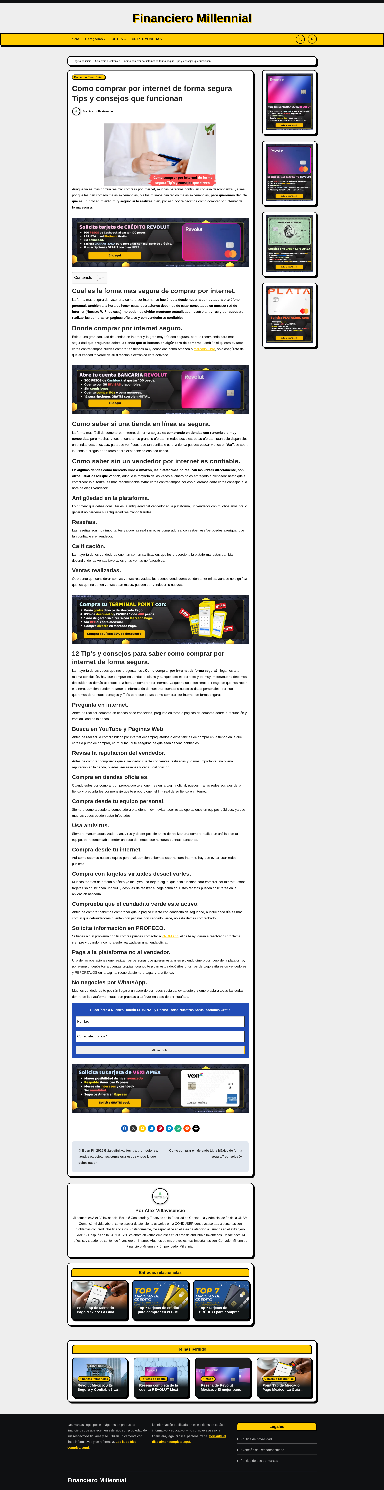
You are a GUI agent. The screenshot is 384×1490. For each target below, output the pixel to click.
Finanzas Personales (94, 1378)
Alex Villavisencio (101, 111)
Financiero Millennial (192, 18)
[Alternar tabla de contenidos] (98, 277)
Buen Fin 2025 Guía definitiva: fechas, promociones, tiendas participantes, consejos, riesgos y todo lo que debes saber (118, 1156)
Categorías (94, 39)
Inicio (74, 39)
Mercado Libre (204, 349)
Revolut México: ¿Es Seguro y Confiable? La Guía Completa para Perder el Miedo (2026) (98, 1391)
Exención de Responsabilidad (262, 1450)
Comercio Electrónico (88, 77)
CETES (118, 39)
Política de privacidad (256, 1439)
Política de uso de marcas (259, 1460)
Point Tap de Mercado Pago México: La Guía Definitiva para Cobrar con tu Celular (95, 1314)
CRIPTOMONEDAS (147, 39)
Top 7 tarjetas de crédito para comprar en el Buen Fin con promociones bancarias (159, 1314)
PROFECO (170, 936)
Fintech (208, 1378)
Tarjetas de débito (153, 1378)
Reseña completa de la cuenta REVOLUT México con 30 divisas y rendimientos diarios (160, 1391)
